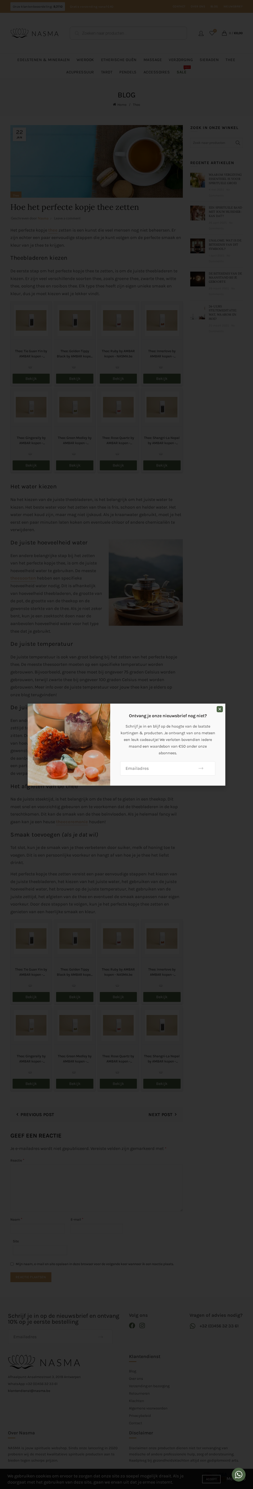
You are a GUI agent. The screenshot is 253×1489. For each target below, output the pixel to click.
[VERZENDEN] (201, 768)
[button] (220, 709)
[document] (126, 744)
